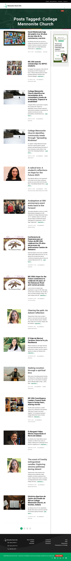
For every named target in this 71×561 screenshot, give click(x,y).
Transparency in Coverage (61, 545)
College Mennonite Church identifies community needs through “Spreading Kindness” (37, 135)
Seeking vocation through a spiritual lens (36, 370)
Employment (64, 543)
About (20, 10)
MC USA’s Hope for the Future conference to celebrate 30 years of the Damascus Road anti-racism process (37, 281)
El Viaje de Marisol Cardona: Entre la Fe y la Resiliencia (37, 340)
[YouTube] (66, 558)
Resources (45, 10)
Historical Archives (53, 1)
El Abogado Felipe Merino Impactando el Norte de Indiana (37, 434)
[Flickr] (55, 558)
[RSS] (63, 558)
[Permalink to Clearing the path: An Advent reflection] (14, 316)
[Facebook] (52, 558)
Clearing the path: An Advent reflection (38, 311)
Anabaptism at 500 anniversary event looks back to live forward (37, 204)
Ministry (26, 10)
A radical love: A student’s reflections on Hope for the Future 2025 (37, 171)
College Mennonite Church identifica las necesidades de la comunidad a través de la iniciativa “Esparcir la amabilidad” (37, 96)
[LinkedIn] (60, 558)
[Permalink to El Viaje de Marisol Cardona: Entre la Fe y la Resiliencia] (14, 344)
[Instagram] (57, 558)
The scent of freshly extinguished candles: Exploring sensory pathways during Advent (37, 464)
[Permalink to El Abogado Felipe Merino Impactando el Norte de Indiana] (14, 438)
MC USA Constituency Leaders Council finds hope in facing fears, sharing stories (37, 401)
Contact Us (65, 1)
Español (47, 1)
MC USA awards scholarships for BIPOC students (37, 64)
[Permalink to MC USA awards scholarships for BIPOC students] (14, 68)
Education (30, 81)
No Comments (38, 51)
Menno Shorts (31, 227)
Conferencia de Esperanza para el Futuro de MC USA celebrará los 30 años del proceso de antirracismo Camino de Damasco (37, 243)
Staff (66, 541)
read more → (39, 48)
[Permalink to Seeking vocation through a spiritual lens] (14, 374)
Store (58, 10)
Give (62, 10)
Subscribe (31, 543)
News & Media (30, 539)
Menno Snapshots (40, 190)
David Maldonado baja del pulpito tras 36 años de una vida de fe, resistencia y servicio (37, 35)
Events (38, 10)
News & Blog (52, 10)
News (34, 81)
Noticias (45, 51)
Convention (60, 1)
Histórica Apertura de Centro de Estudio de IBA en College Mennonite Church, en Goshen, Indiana (37, 500)
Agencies (33, 10)
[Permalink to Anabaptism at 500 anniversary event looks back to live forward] (14, 206)
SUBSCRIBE (59, 556)
